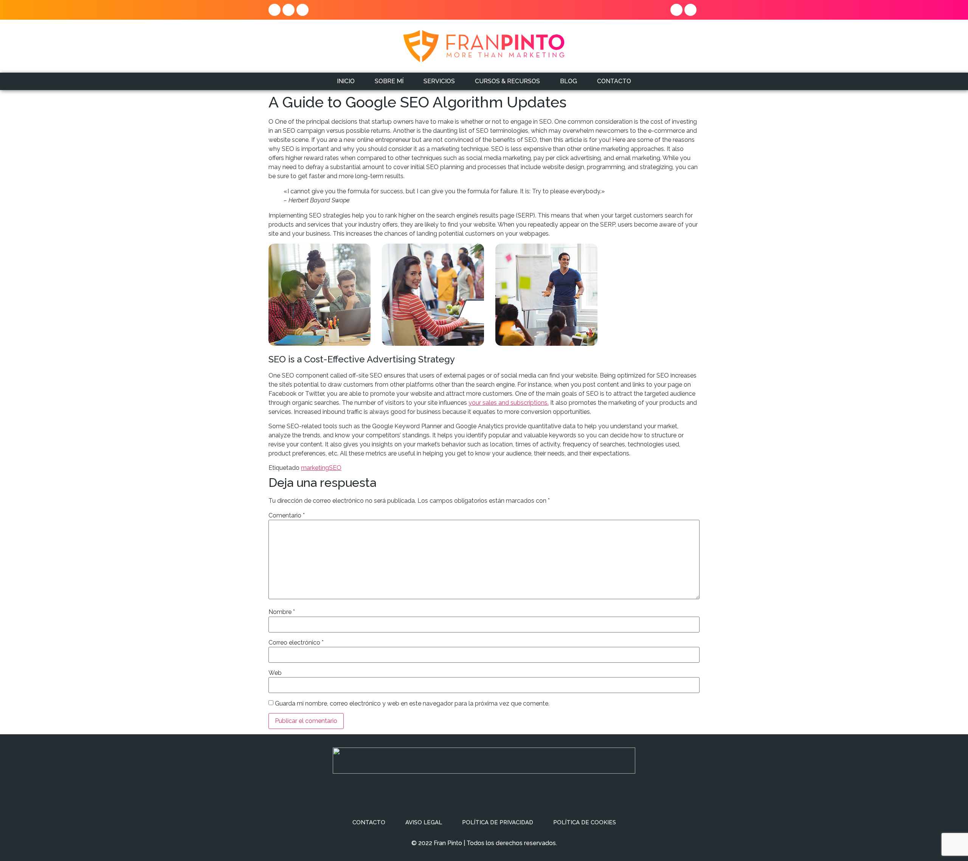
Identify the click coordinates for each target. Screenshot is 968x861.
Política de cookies (584, 822)
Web (275, 673)
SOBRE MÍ (389, 81)
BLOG (568, 81)
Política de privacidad (497, 822)
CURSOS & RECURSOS (507, 81)
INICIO (346, 81)
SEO (335, 467)
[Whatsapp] (676, 10)
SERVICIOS (439, 81)
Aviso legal (423, 822)
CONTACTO (614, 81)
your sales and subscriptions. (508, 402)
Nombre (281, 612)
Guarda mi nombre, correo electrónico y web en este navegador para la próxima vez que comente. (412, 704)
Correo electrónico (296, 643)
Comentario (286, 516)
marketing (315, 467)
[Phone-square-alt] (690, 10)
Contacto (368, 822)
